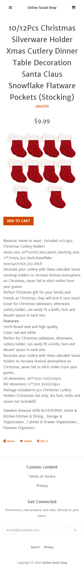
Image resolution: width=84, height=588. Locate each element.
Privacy (49, 547)
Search (35, 547)
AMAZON (42, 106)
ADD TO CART (18, 221)
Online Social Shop (54, 562)
